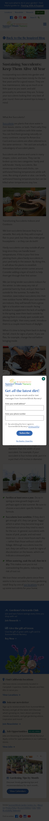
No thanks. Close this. (24, 441)
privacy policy (33, 426)
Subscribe (24, 433)
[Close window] (43, 378)
